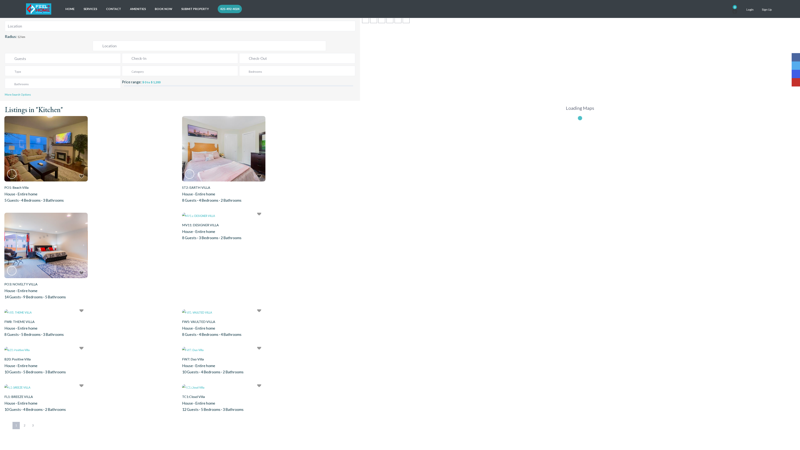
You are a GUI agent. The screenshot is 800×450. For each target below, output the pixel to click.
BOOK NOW (163, 9)
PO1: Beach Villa (16, 187)
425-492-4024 (229, 9)
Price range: (132, 82)
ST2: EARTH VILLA (196, 187)
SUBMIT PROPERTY (195, 9)
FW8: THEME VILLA (19, 322)
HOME (70, 9)
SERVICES (90, 9)
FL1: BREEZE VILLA (18, 397)
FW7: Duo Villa (193, 359)
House (9, 194)
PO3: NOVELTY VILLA (21, 284)
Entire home (28, 194)
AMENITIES (138, 9)
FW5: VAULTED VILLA (198, 322)
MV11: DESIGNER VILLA (200, 225)
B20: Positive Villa (17, 359)
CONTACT (113, 9)
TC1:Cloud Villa (193, 397)
